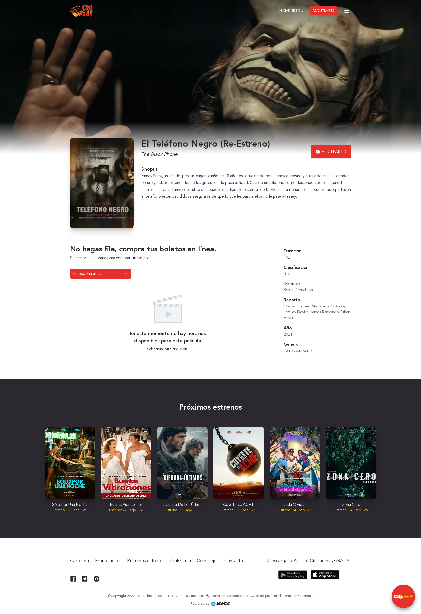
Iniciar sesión (291, 10)
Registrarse (323, 10)
